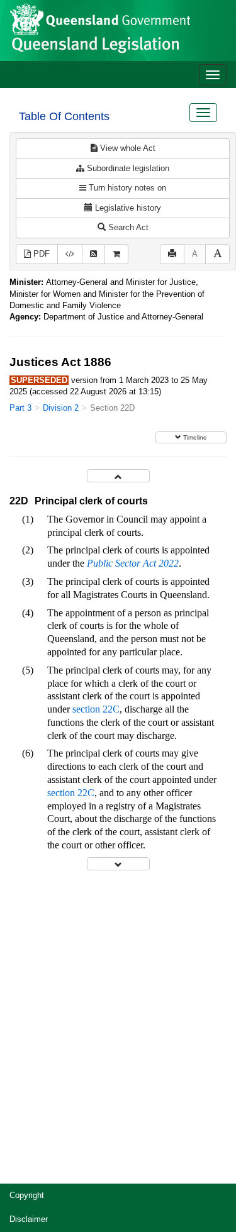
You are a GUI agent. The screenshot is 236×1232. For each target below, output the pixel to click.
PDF (40, 253)
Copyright (26, 1195)
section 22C (96, 709)
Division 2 (61, 408)
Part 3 (20, 408)
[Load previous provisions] (118, 475)
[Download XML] (69, 254)
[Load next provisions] (118, 863)
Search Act (127, 227)
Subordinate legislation (126, 168)
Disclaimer (28, 1219)
